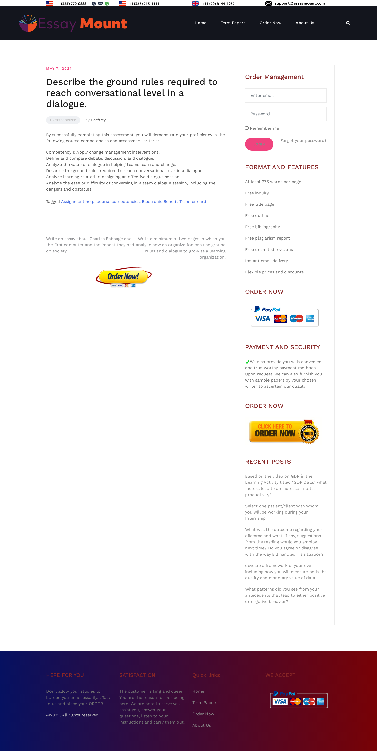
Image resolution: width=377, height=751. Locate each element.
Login (259, 144)
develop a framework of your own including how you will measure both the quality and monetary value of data (286, 571)
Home (200, 22)
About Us (305, 22)
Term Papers (233, 22)
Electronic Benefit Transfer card (174, 201)
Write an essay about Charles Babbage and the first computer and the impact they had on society (90, 244)
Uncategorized (63, 120)
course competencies (118, 201)
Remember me (264, 128)
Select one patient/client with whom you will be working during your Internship (282, 512)
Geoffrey (98, 120)
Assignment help (77, 201)
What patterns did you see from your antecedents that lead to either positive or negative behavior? (285, 595)
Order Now (271, 22)
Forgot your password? (303, 140)
